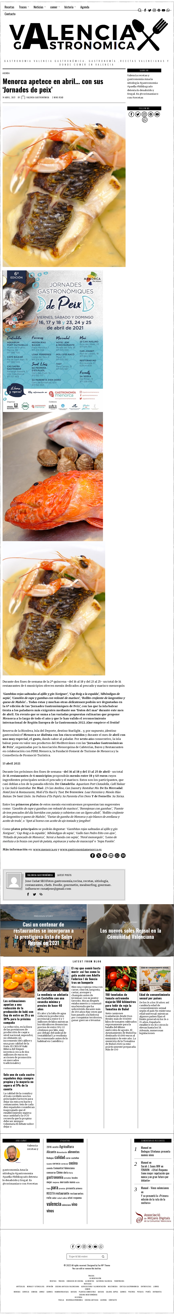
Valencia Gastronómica (38, 97)
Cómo (59, 1172)
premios (62, 1188)
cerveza (56, 1163)
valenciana (66, 1204)
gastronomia (55, 1177)
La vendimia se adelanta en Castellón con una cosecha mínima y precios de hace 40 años (52, 1002)
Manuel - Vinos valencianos (155, 1188)
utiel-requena (75, 1198)
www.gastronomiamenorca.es (81, 849)
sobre (64, 1198)
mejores (56, 1182)
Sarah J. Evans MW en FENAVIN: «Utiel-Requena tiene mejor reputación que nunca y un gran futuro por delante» (155, 1173)
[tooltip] (145, 10)
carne (68, 1158)
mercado (64, 1182)
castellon (75, 1158)
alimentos (74, 1151)
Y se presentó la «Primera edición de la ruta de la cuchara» (154, 1199)
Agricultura (66, 1146)
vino (74, 1204)
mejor (49, 1182)
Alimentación (62, 1152)
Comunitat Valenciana (64, 1168)
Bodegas (50, 1158)
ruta (49, 1197)
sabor (54, 1198)
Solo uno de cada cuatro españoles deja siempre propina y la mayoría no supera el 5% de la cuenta (18, 1082)
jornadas (67, 1177)
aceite (55, 1147)
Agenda (6, 73)
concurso (51, 1172)
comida (50, 1168)
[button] (103, 1256)
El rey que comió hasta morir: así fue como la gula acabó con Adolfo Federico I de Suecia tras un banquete (85, 975)
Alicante (51, 1152)
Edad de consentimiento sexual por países (154, 996)
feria (71, 1172)
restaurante (62, 1193)
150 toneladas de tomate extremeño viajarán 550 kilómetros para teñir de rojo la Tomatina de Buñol (120, 1002)
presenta (70, 1188)
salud (59, 1198)
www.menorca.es (45, 849)
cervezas (64, 1163)
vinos (50, 1210)
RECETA (51, 1193)
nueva (72, 1182)
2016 (49, 1147)
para (54, 1187)
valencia (54, 1203)
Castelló (49, 1163)
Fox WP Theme (104, 1265)
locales (75, 1177)
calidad (60, 1157)
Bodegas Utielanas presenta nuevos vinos (155, 1153)
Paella (48, 1188)
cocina (73, 1163)
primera (79, 1188)
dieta (65, 1172)
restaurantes (76, 1193)
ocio (78, 1182)
